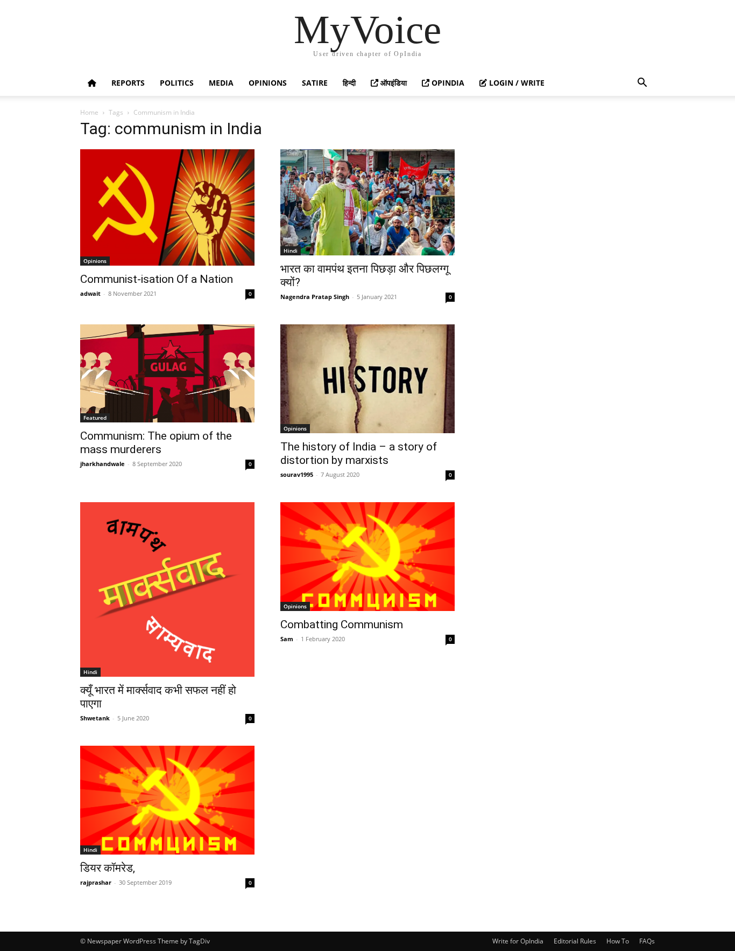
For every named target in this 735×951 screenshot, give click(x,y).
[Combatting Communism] (367, 557)
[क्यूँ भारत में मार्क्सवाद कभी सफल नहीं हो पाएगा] (167, 589)
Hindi (291, 250)
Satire (315, 83)
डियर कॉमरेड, (107, 868)
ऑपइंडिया (392, 83)
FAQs (647, 941)
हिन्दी (349, 83)
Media (221, 83)
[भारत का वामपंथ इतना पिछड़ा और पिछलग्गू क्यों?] (367, 202)
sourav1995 (296, 474)
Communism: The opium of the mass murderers (156, 442)
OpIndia (446, 83)
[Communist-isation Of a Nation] (167, 207)
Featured (95, 417)
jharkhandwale (102, 464)
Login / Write (516, 83)
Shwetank (95, 718)
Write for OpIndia (517, 941)
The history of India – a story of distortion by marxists (358, 453)
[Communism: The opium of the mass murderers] (167, 373)
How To (617, 941)
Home (89, 112)
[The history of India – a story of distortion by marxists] (367, 378)
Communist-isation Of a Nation (156, 279)
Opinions (268, 83)
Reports (128, 83)
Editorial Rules (575, 941)
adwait (90, 293)
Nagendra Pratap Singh (314, 297)
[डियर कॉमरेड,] (167, 800)
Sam (286, 639)
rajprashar (95, 882)
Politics (177, 83)
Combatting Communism (341, 624)
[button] (642, 84)
